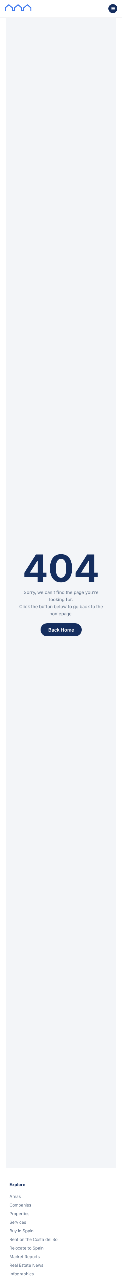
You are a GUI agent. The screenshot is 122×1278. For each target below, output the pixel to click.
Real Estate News (26, 1265)
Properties (19, 1213)
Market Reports (24, 1256)
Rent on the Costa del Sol (33, 1239)
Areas (15, 1196)
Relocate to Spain (26, 1247)
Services (17, 1222)
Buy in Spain (21, 1230)
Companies (20, 1204)
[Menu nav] (112, 8)
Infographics (21, 1273)
